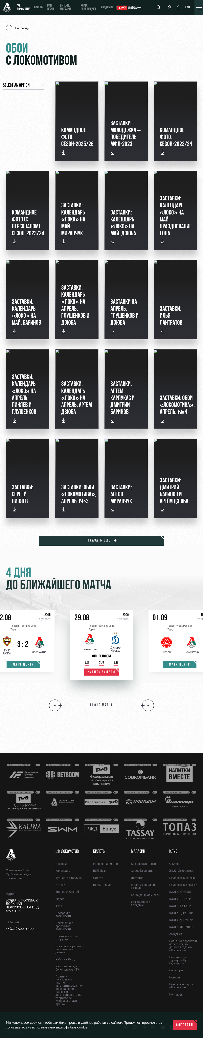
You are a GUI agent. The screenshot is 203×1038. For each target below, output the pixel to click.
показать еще (99, 541)
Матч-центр (23, 665)
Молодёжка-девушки (183, 884)
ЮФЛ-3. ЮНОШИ (180, 905)
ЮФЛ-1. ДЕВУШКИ (181, 913)
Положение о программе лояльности (64, 926)
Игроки (60, 884)
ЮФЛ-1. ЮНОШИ (180, 891)
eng (187, 7)
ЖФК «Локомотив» (181, 870)
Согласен (184, 1025)
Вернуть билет (103, 884)
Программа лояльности (63, 914)
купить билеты (101, 672)
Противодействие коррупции (67, 938)
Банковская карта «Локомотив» (181, 986)
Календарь (63, 870)
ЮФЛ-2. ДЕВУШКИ (181, 920)
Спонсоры (176, 970)
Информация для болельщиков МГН (67, 968)
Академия (107, 7)
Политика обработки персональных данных (69, 949)
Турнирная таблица (69, 877)
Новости (61, 863)
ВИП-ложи (50, 7)
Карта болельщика (88, 7)
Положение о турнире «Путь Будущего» (179, 960)
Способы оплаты (142, 870)
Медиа (60, 898)
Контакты (175, 994)
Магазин (138, 851)
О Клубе (174, 863)
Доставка (137, 877)
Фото (59, 905)
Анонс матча (101, 705)
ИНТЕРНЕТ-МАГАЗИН (66, 7)
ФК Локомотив (23, 7)
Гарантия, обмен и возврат (143, 886)
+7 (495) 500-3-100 (20, 929)
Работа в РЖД (65, 959)
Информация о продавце (140, 903)
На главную (22, 28)
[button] (55, 705)
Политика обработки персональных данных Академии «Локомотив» (183, 945)
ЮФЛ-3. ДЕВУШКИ (181, 926)
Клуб (173, 851)
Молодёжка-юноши (182, 877)
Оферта (98, 877)
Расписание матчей (106, 863)
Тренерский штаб (67, 891)
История (175, 977)
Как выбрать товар (143, 863)
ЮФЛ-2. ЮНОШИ (180, 898)
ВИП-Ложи (100, 870)
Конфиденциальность (145, 895)
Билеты (38, 7)
